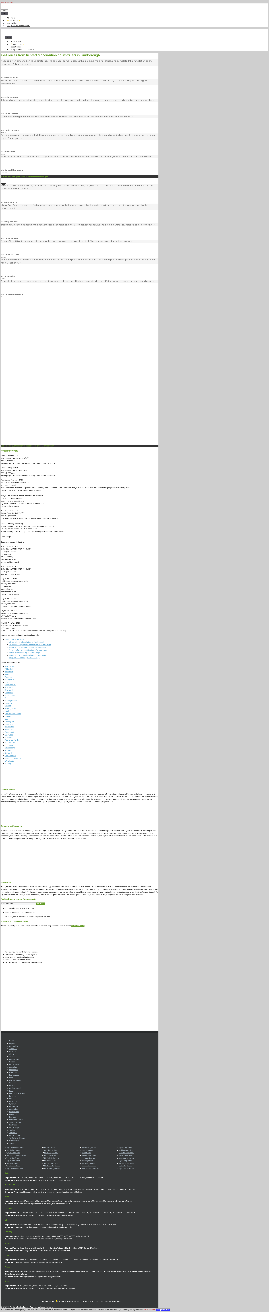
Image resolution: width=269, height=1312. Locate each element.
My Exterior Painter (125, 1155)
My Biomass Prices (13, 1166)
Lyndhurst (9, 724)
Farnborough (10, 695)
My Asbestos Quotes (126, 1158)
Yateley (8, 763)
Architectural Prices (126, 1150)
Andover (8, 677)
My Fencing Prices (125, 1147)
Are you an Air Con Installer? (18, 26)
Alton (7, 674)
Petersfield (9, 729)
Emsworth (9, 690)
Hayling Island (10, 708)
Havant (8, 706)
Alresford (9, 671)
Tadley (8, 750)
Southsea (9, 745)
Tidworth (8, 753)
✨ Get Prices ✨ (13, 20)
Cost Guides (11, 23)
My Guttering (86, 1153)
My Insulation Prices (89, 1166)
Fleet (7, 698)
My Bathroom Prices (126, 1153)
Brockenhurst (10, 685)
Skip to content (7, 2)
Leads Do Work (46, 1307)
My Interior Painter (13, 1161)
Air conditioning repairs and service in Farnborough (30, 645)
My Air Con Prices (13, 1158)
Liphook (8, 716)
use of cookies (149, 1309)
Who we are (11, 18)
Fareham (9, 692)
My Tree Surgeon (88, 1150)
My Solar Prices (49, 1147)
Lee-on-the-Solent (13, 714)
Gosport (8, 703)
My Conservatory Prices (15, 1147)
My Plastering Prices (89, 1155)
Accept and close (163, 1310)
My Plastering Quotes (52, 1168)
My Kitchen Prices (13, 1150)
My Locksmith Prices (126, 1168)
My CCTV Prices (50, 1155)
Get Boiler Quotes (88, 1163)
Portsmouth (10, 732)
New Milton (9, 727)
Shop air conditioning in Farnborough (24, 658)
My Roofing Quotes (51, 1153)
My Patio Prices (12, 1163)
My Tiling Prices (87, 1161)
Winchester (10, 761)
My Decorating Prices (52, 1166)
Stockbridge (10, 748)
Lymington (9, 721)
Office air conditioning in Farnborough (24, 652)
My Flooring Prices (125, 1161)
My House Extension (89, 1158)
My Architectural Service (91, 1168)
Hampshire (9, 666)
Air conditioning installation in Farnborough (26, 642)
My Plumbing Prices (89, 1147)
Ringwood (9, 735)
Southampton (10, 742)
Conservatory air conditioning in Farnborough (28, 650)
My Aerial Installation (51, 1158)
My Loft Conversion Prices (16, 1155)
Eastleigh (9, 687)
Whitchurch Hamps (13, 758)
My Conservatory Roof (15, 1168)
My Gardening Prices (126, 1163)
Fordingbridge (11, 700)
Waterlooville (10, 756)
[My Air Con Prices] (19, 34)
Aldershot (9, 669)
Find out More (77, 926)
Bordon (8, 682)
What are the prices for (14, 639)
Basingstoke (10, 679)
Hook (7, 711)
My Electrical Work (13, 1153)
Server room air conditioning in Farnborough (27, 655)
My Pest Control (50, 1161)
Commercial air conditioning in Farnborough (27, 647)
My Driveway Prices (51, 1163)
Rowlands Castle (12, 740)
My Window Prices (50, 1150)
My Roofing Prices (125, 1166)
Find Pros (40, 903)
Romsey (8, 737)
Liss (6, 719)
